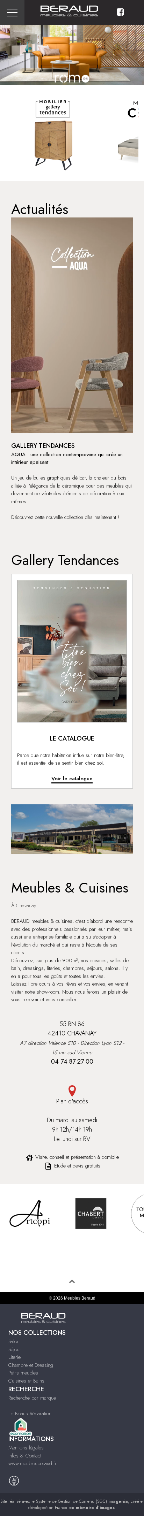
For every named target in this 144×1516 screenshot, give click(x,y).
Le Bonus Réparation (29, 1413)
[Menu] (12, 12)
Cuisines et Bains (26, 1381)
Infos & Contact (24, 1456)
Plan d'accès (72, 1101)
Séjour (14, 1349)
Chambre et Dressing (30, 1365)
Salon (14, 1341)
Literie (14, 1357)
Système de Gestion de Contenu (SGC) (82, 1501)
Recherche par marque (32, 1398)
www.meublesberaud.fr (32, 1463)
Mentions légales (26, 1448)
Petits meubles (23, 1373)
